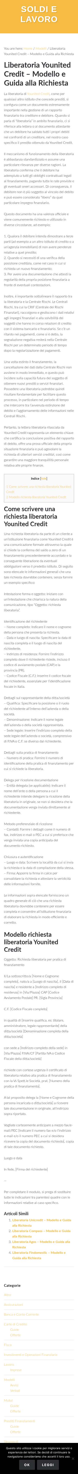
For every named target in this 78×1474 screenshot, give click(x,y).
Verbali (15, 1390)
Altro (7, 1295)
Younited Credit (38, 94)
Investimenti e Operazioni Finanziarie (30, 1354)
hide (43, 478)
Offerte (15, 1335)
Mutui (8, 1400)
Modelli (9, 1380)
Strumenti (11, 1442)
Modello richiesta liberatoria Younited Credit (36, 497)
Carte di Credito (15, 1324)
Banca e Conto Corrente (21, 1314)
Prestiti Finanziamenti (19, 1421)
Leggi (48, 1465)
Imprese (16, 1370)
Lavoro (9, 1364)
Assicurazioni (13, 1304)
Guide (14, 1329)
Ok (27, 1465)
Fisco (8, 1345)
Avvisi (14, 1385)
